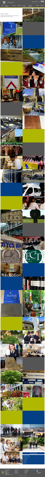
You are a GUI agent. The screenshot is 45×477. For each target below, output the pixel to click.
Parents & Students (35, 1)
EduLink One (16, 473)
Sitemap (26, 473)
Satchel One (16, 472)
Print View (26, 471)
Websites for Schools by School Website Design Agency (39, 472)
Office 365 (16, 471)
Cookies (26, 472)
